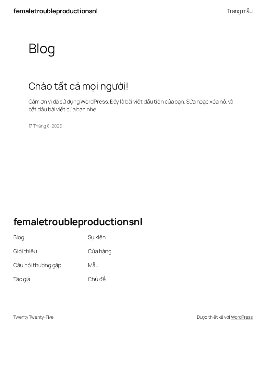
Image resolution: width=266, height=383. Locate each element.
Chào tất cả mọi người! (79, 86)
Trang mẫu (240, 11)
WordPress (242, 317)
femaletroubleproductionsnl (55, 10)
